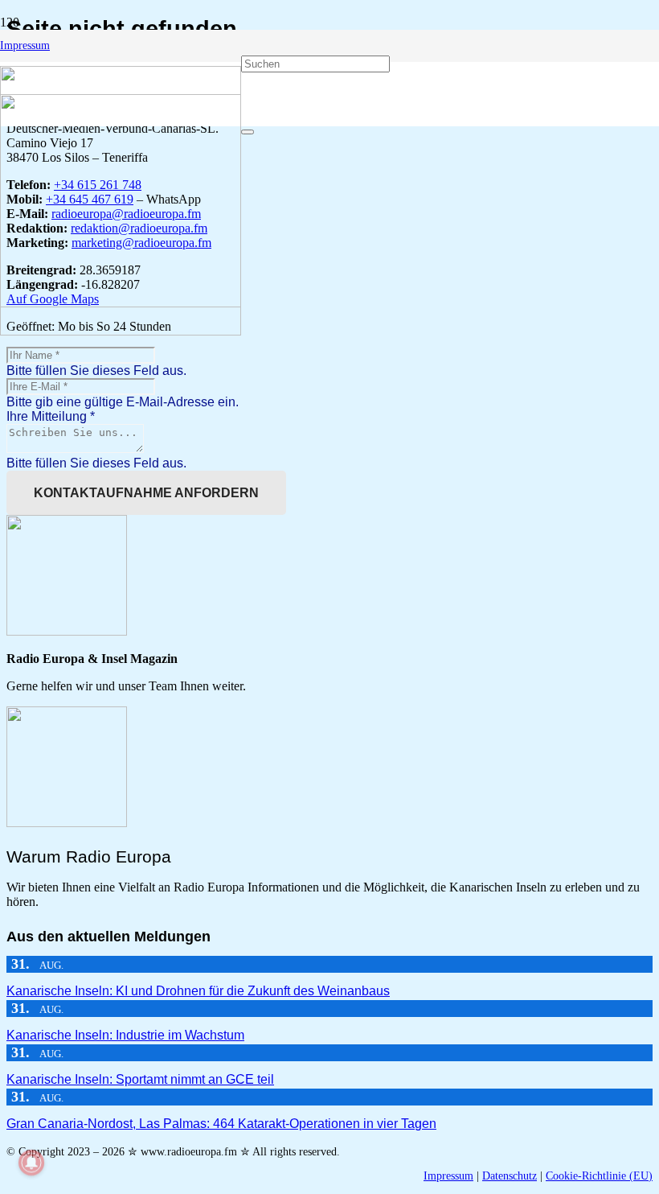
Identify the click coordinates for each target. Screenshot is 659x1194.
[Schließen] (247, 132)
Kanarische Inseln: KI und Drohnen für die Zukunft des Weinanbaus (198, 991)
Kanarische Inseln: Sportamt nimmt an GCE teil (140, 1079)
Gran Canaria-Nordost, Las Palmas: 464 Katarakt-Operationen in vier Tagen (221, 1123)
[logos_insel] (120, 331)
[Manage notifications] (31, 1162)
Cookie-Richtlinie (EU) (599, 1176)
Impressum (448, 1176)
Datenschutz (509, 1176)
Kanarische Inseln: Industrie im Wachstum (125, 1035)
